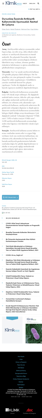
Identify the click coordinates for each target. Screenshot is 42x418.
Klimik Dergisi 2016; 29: (9, 160)
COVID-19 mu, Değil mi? (14, 255)
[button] (38, 3)
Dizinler (21, 382)
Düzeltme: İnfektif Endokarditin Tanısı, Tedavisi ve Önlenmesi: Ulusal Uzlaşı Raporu (22, 293)
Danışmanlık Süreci (21, 373)
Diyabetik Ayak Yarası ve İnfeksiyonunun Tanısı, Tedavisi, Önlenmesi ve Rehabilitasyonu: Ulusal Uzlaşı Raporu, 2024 (22, 285)
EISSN (23, 396)
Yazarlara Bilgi (21, 376)
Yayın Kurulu (21, 365)
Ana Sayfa (21, 356)
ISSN (12, 396)
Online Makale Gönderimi (21, 379)
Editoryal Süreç (21, 370)
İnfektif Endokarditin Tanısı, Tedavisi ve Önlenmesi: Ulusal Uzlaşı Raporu (20, 277)
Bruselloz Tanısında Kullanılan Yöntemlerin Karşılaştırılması (21, 233)
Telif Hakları (21, 385)
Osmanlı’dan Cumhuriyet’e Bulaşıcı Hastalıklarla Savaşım (18, 300)
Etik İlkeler (21, 368)
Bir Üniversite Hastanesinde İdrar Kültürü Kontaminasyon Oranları (20, 240)
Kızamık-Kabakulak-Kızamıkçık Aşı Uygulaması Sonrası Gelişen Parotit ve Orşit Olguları (23, 270)
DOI (3, 166)
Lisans (4, 206)
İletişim (21, 387)
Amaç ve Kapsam (21, 362)
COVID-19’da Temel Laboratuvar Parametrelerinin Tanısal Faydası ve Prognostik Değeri (22, 225)
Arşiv (25, 3)
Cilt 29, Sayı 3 (34, 9)
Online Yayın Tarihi (8, 172)
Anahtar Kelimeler (9, 33)
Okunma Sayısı (7, 178)
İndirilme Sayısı (7, 184)
